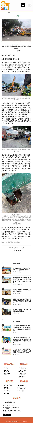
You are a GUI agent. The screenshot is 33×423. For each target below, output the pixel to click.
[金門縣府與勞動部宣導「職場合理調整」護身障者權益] (6, 312)
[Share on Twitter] (16, 250)
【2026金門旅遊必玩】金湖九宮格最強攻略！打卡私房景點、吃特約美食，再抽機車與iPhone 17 (22, 351)
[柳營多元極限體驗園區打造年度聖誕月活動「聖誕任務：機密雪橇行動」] (6, 302)
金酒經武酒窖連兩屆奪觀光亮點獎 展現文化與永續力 (22, 290)
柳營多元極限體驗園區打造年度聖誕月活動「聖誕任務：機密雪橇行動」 (22, 301)
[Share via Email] (20, 250)
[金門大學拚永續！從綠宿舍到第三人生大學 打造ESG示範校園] (6, 270)
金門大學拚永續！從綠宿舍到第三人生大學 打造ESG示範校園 (22, 269)
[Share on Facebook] (14, 250)
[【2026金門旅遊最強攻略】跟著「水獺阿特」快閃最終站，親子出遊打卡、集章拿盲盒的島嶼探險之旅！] (6, 328)
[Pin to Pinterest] (18, 250)
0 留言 (22, 248)
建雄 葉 (19, 51)
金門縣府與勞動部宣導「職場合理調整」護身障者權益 (22, 310)
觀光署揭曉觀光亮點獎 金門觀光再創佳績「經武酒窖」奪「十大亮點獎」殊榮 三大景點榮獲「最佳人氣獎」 (22, 280)
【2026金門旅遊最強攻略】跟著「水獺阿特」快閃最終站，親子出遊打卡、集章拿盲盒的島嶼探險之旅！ (22, 328)
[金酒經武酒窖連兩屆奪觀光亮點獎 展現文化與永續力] (6, 292)
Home (3, 13)
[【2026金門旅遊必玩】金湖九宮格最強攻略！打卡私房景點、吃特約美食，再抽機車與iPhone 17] (6, 352)
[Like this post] (12, 250)
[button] (23, 5)
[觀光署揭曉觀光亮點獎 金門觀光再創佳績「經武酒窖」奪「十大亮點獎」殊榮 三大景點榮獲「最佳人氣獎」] (6, 280)
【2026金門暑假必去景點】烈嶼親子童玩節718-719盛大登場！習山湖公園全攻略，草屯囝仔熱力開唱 (22, 340)
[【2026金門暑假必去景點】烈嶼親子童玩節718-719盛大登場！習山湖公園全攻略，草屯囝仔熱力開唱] (6, 340)
